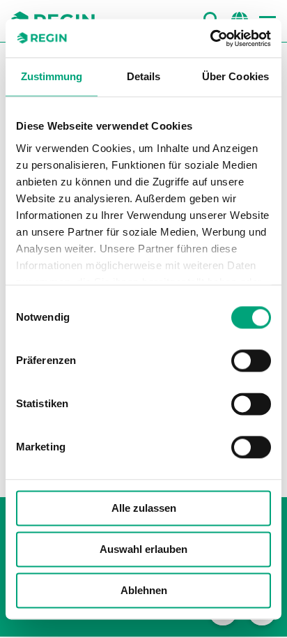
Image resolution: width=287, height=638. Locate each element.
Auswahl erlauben (143, 549)
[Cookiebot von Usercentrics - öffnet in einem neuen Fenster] (210, 38)
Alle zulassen (143, 508)
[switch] (251, 360)
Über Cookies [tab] (235, 76)
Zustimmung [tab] (52, 76)
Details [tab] (144, 76)
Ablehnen (144, 590)
